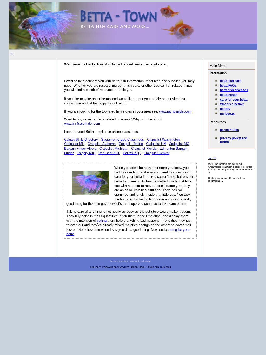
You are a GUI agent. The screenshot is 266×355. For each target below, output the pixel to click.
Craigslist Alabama (102, 144)
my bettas (227, 113)
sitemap (146, 261)
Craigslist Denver (156, 153)
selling (102, 220)
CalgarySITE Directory (81, 139)
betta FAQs (228, 85)
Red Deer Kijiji (109, 153)
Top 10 (212, 158)
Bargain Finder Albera (80, 148)
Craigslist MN (74, 144)
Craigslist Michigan (113, 148)
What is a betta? (232, 104)
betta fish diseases (234, 90)
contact (134, 261)
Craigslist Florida (143, 148)
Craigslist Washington (163, 139)
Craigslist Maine (131, 144)
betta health (228, 95)
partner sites (229, 130)
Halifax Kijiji (132, 153)
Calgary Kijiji (86, 153)
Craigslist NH (156, 144)
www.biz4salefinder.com (82, 124)
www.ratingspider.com (175, 111)
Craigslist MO (179, 144)
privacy (123, 261)
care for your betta (234, 99)
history (225, 109)
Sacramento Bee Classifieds (122, 139)
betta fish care (230, 81)
